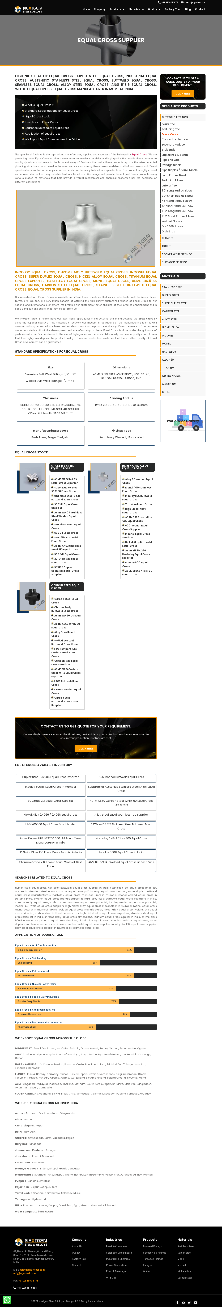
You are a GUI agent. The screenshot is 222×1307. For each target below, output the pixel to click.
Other (166, 392)
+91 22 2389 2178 (28, 1280)
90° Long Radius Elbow (177, 190)
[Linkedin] (195, 1302)
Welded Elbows (172, 221)
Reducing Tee (171, 129)
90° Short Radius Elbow (177, 196)
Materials (134, 9)
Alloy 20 (168, 359)
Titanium (168, 368)
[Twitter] (189, 1302)
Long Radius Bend (174, 175)
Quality (152, 9)
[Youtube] (183, 1302)
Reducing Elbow (172, 180)
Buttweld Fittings (175, 117)
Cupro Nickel (171, 376)
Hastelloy (169, 352)
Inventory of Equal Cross (41, 122)
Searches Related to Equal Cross (47, 128)
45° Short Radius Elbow (177, 206)
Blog (188, 9)
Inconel (167, 335)
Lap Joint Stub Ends (175, 155)
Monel (166, 343)
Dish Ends (168, 231)
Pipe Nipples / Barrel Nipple (180, 170)
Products (115, 9)
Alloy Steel (170, 319)
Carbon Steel (171, 311)
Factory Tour (173, 9)
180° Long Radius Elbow (177, 211)
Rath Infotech (95, 1301)
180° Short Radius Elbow (178, 216)
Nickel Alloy (170, 327)
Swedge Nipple (171, 165)
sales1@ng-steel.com (32, 1269)
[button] (86, 748)
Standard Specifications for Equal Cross (51, 111)
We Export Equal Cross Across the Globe (52, 139)
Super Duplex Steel (175, 303)
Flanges (167, 238)
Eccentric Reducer (174, 144)
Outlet (167, 246)
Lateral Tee (169, 185)
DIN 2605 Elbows (173, 226)
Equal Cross (170, 134)
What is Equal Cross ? (39, 105)
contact (200, 9)
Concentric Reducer (175, 139)
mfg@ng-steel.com (24, 1273)
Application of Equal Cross (42, 134)
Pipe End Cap (171, 160)
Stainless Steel (172, 287)
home (86, 9)
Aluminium (169, 384)
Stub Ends (168, 149)
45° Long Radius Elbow (177, 201)
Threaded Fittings (174, 262)
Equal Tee (168, 124)
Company (99, 9)
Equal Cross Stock (37, 116)
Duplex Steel (170, 295)
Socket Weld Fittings (177, 254)
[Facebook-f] (177, 1302)
